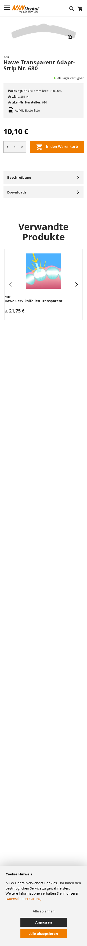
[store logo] (26, 9)
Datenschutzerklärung (23, 898)
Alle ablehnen (44, 911)
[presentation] (76, 284)
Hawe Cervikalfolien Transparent (34, 300)
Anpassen (43, 922)
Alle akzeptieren (43, 933)
